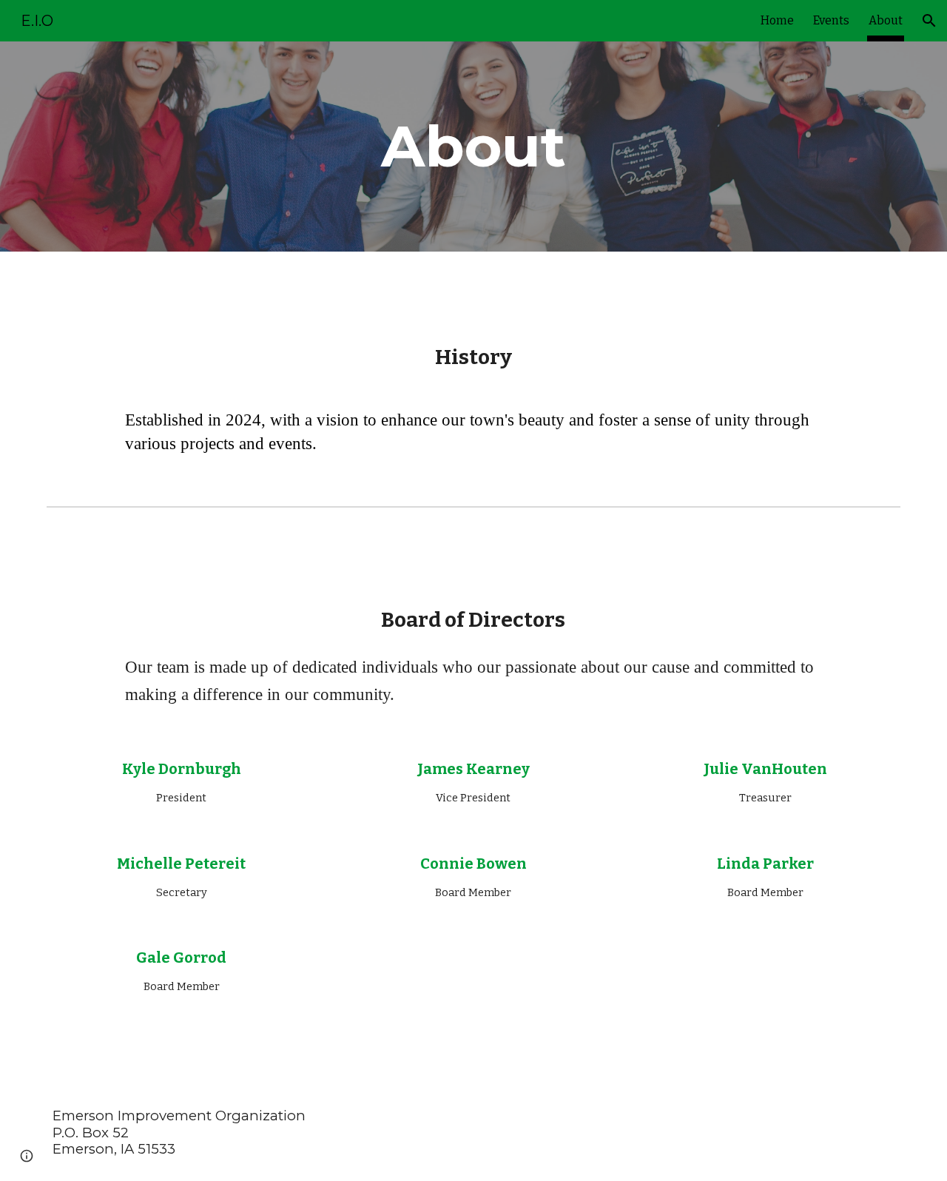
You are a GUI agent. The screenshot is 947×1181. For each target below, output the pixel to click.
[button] (929, 20)
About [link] (886, 20)
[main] (473, 146)
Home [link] (777, 20)
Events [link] (831, 20)
